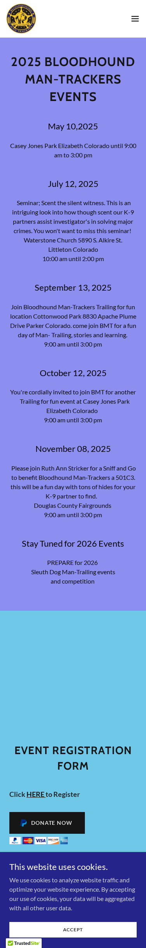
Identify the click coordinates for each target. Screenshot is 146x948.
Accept (73, 929)
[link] (21, 18)
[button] (135, 18)
